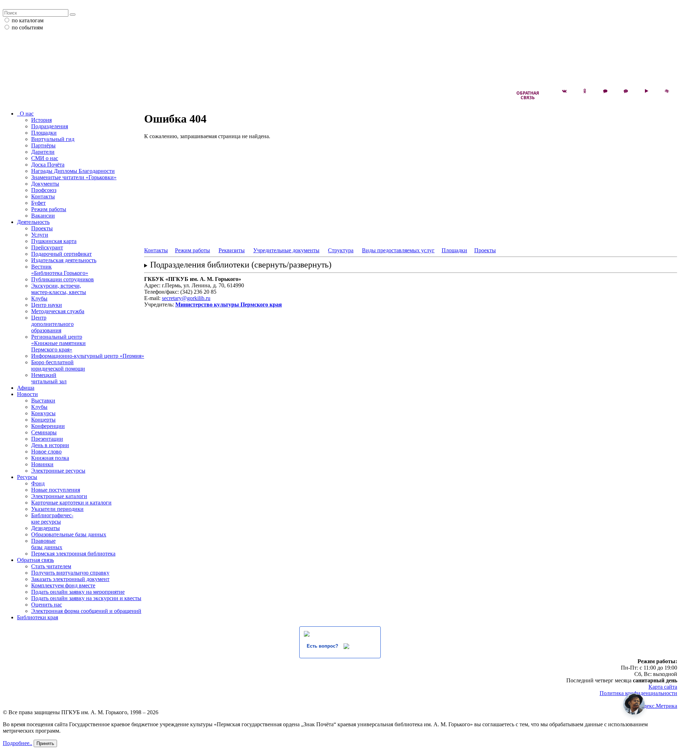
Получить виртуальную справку (70, 573)
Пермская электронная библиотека (73, 554)
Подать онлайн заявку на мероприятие (78, 592)
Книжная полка (50, 458)
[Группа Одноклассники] (584, 91)
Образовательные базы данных (68, 534)
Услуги (39, 235)
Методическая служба (57, 311)
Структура (340, 250)
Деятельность (33, 222)
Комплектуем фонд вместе (63, 585)
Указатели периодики (57, 509)
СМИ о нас (44, 158)
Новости (27, 394)
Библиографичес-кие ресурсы (52, 518)
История (41, 120)
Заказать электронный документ (70, 579)
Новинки (42, 464)
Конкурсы (43, 413)
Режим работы (48, 209)
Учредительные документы (286, 250)
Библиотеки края (37, 617)
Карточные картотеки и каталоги (71, 503)
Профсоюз (43, 190)
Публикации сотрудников (62, 279)
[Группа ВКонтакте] (564, 91)
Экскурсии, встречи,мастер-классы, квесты (58, 289)
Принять (45, 743)
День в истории (50, 445)
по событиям (27, 27)
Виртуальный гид (52, 139)
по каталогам (28, 20)
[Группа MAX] (605, 91)
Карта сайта (662, 687)
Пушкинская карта (53, 241)
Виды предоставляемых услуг (398, 250)
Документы (45, 184)
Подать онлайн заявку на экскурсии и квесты (86, 598)
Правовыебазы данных (46, 544)
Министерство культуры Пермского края (228, 304)
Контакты (43, 196)
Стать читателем (51, 566)
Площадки (44, 133)
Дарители (43, 152)
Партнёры (43, 145)
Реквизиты (232, 250)
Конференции (48, 426)
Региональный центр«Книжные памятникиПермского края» (58, 343)
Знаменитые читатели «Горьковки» (74, 177)
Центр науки (46, 305)
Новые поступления (55, 490)
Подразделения (49, 126)
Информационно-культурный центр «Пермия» (87, 356)
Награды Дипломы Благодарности (73, 171)
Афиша (25, 388)
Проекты (42, 228)
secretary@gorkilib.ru (186, 298)
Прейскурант (47, 247)
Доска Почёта (47, 165)
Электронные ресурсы (58, 471)
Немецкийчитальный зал (49, 378)
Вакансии (43, 216)
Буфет (38, 203)
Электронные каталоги (59, 496)
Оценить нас (46, 605)
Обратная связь (527, 95)
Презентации (47, 439)
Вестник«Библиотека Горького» (59, 270)
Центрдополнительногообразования (52, 324)
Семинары (44, 432)
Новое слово (46, 452)
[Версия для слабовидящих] (667, 91)
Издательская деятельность (63, 260)
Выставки (43, 400)
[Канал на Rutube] (646, 91)
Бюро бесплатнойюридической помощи (58, 365)
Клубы (39, 298)
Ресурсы (27, 477)
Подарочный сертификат (61, 254)
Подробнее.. (17, 743)
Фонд (38, 483)
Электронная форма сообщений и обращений (86, 611)
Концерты (43, 420)
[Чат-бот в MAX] (625, 91)
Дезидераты (45, 528)
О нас (25, 114)
